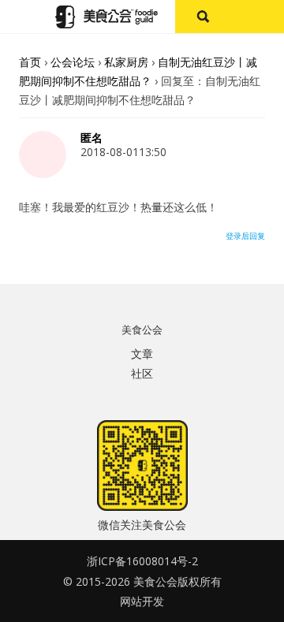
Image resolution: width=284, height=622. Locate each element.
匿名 (91, 138)
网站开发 (142, 601)
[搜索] (202, 16)
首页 (30, 61)
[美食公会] (106, 17)
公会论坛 (72, 61)
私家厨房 (126, 61)
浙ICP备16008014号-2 (142, 560)
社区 (142, 373)
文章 (142, 353)
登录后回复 (245, 235)
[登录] (257, 16)
